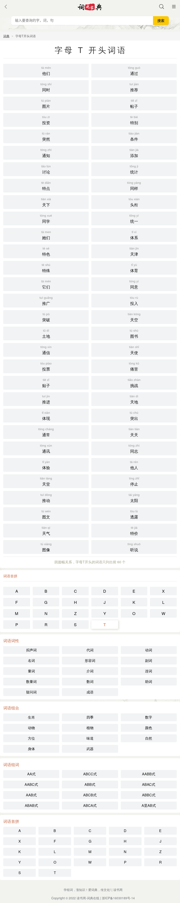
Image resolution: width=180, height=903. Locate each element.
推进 (46, 399)
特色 (46, 252)
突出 (134, 416)
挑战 (134, 383)
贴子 (46, 383)
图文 (46, 514)
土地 (46, 334)
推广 (46, 301)
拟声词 (31, 649)
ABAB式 (31, 805)
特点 (46, 186)
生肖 (31, 717)
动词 (148, 649)
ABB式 (90, 784)
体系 (134, 235)
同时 (46, 87)
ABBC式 (148, 794)
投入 (134, 301)
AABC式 (31, 784)
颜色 (148, 727)
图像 (46, 547)
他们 (46, 71)
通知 (46, 153)
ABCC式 (90, 773)
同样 (134, 186)
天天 (134, 432)
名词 (31, 660)
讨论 (46, 169)
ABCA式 (90, 805)
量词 (31, 670)
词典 (6, 35)
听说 (134, 547)
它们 (46, 284)
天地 (134, 399)
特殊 (46, 268)
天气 (46, 531)
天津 (134, 252)
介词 (90, 670)
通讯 (46, 449)
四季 (90, 717)
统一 (134, 219)
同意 (134, 284)
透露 (134, 514)
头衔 (134, 202)
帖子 (134, 104)
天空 (134, 317)
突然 (46, 137)
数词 (90, 681)
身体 (31, 748)
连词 (148, 670)
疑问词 (31, 691)
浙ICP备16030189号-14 (118, 898)
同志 (134, 449)
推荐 (134, 87)
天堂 (46, 482)
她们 (46, 235)
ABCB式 (90, 794)
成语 (90, 691)
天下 (46, 202)
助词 (148, 681)
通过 (134, 71)
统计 (134, 169)
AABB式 (148, 773)
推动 (46, 498)
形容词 (90, 660)
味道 (90, 738)
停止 (134, 482)
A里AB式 (149, 805)
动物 (31, 727)
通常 (46, 432)
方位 (31, 738)
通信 (46, 350)
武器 (90, 748)
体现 (46, 416)
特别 (134, 120)
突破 (46, 317)
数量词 (31, 681)
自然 (148, 738)
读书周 (117, 889)
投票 (46, 367)
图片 (46, 104)
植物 (90, 727)
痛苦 (134, 367)
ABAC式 (148, 784)
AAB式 (31, 794)
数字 (148, 717)
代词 (90, 649)
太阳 (134, 498)
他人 (134, 465)
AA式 (31, 773)
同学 (46, 219)
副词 (148, 660)
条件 (134, 137)
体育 (134, 268)
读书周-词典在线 (88, 898)
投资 (46, 120)
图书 (134, 334)
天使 (134, 350)
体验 (46, 465)
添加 (134, 153)
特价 (134, 531)
